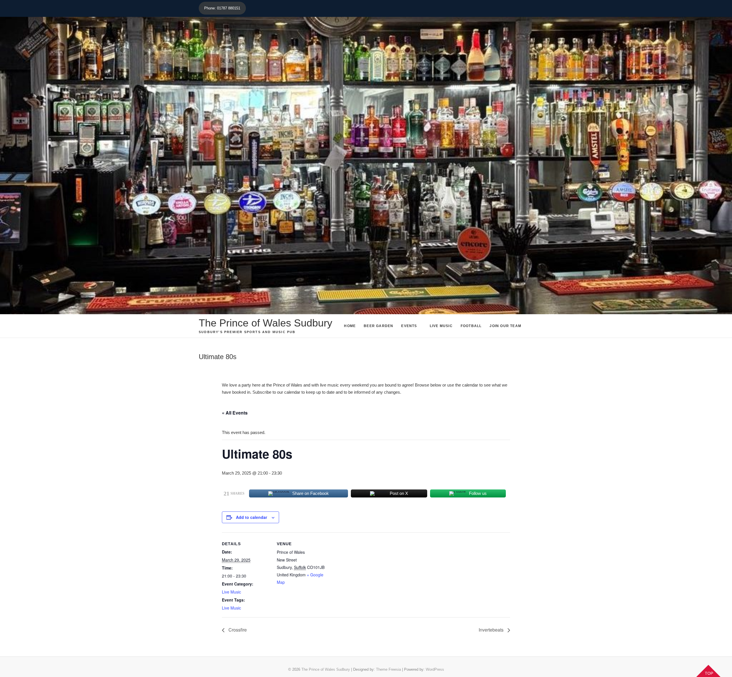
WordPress (435, 669)
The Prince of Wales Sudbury (265, 323)
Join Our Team (505, 326)
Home (350, 326)
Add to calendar (251, 517)
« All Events (235, 412)
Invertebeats (492, 629)
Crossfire (237, 629)
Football (471, 326)
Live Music (441, 326)
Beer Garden (378, 326)
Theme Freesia (388, 669)
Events (409, 326)
